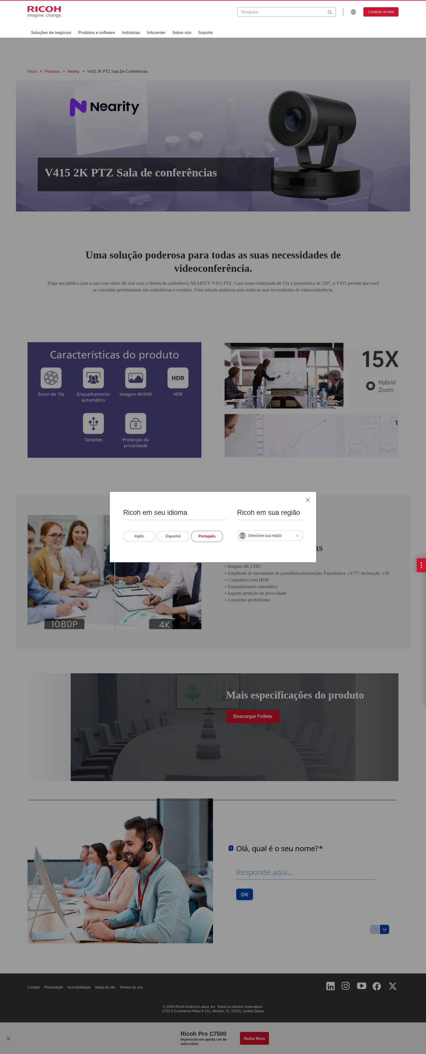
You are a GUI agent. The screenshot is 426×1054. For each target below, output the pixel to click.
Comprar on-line (381, 12)
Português (207, 536)
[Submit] (330, 11)
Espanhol (173, 536)
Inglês (139, 536)
